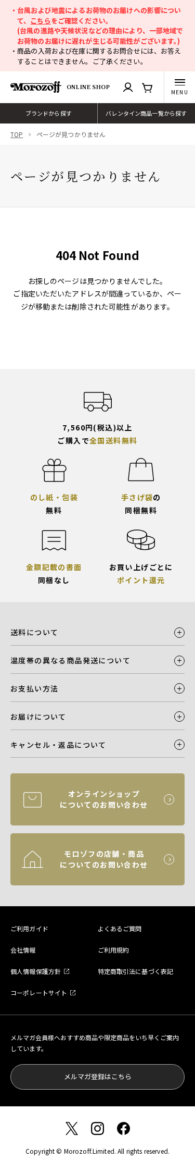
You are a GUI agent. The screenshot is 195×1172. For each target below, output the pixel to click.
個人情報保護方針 (35, 971)
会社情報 (23, 949)
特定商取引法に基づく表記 (136, 971)
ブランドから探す (48, 113)
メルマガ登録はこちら (98, 1076)
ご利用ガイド (29, 928)
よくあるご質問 (120, 928)
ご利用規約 (113, 949)
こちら (40, 21)
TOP (16, 134)
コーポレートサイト (38, 992)
